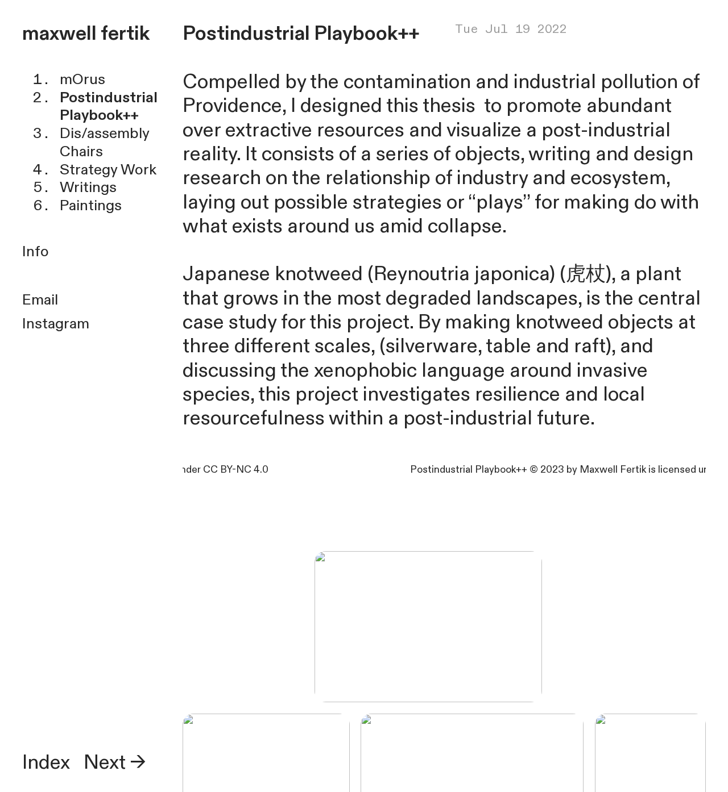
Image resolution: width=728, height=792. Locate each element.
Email (40, 300)
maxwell (59, 33)
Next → (115, 762)
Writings (88, 187)
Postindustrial (109, 97)
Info (35, 251)
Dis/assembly (105, 133)
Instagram (55, 324)
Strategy (89, 170)
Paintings (91, 205)
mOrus (82, 79)
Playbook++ (99, 115)
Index (46, 762)
